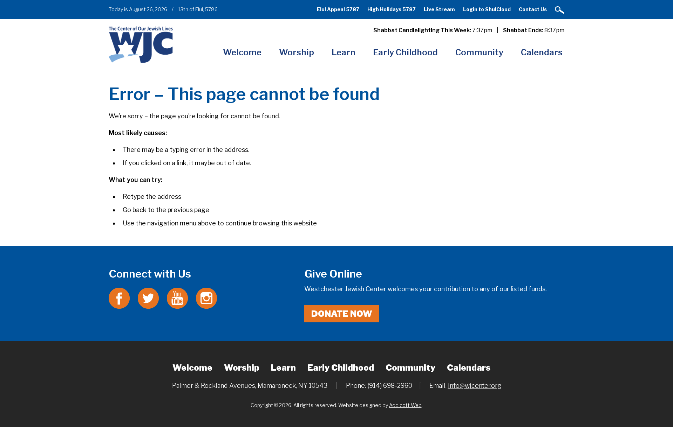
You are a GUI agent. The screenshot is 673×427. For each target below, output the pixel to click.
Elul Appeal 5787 (338, 9)
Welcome (242, 52)
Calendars (542, 52)
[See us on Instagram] (206, 297)
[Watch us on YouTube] (177, 297)
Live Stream (439, 9)
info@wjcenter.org (474, 385)
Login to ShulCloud (487, 9)
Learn (343, 52)
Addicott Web (405, 405)
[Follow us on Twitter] (148, 297)
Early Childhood (405, 52)
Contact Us (533, 9)
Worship (296, 52)
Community (479, 52)
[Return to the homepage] (141, 44)
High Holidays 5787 (391, 9)
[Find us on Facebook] (119, 297)
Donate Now (341, 314)
